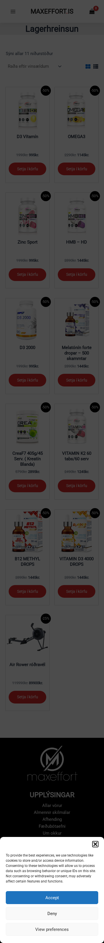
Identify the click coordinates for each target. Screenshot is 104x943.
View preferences (52, 929)
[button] (95, 844)
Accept (52, 897)
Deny (52, 913)
